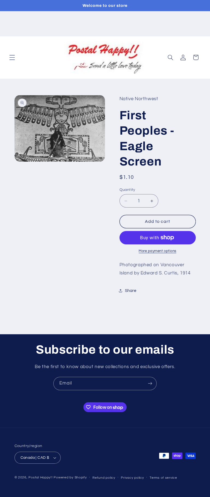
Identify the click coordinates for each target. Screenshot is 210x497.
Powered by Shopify (70, 477)
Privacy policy (132, 477)
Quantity (127, 190)
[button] (12, 57)
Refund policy (103, 477)
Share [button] (130, 291)
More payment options (157, 251)
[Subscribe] (150, 383)
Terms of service (163, 477)
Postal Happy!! (40, 477)
